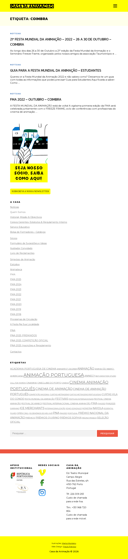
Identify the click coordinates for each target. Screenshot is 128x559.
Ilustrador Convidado (21, 248)
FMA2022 (101, 404)
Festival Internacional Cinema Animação (67, 403)
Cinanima (31, 382)
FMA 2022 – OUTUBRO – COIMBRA (35, 99)
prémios (30, 417)
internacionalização (55, 408)
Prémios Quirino (47, 417)
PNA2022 (63, 413)
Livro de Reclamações (22, 253)
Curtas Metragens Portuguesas (85, 395)
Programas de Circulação (23, 319)
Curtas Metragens (59, 394)
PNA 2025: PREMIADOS (23, 335)
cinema (65, 383)
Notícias (15, 33)
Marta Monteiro (69, 543)
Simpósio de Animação (22, 259)
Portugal (73, 413)
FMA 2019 (15, 309)
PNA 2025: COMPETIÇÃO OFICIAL (29, 340)
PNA (12, 330)
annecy (89, 375)
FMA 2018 (15, 314)
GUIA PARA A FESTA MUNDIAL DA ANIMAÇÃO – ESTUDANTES (55, 70)
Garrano (14, 408)
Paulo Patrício (69, 546)
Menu (115, 6)
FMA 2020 (16, 304)
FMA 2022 (15, 294)
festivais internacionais (81, 399)
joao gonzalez (74, 408)
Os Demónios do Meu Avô (41, 413)
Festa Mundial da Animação (40, 399)
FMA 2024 (15, 284)
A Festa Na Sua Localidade (24, 324)
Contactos (15, 351)
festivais (61, 398)
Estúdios (15, 264)
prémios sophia (71, 417)
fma (94, 403)
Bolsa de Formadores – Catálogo (28, 232)
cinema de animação (53, 389)
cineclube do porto (49, 382)
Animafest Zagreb (67, 369)
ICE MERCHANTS (32, 408)
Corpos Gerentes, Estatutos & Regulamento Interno (38, 222)
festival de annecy (31, 403)
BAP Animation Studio (105, 376)
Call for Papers (18, 383)
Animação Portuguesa (53, 375)
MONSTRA (87, 408)
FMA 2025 (15, 279)
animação (85, 368)
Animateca (16, 269)
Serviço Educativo (20, 227)
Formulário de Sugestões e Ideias (28, 243)
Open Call (23, 413)
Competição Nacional (39, 395)
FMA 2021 (15, 299)
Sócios (13, 238)
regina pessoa (89, 418)
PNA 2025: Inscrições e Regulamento (30, 345)
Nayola (98, 408)
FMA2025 (110, 403)
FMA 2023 (15, 289)
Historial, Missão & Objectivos (26, 217)
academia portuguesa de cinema (33, 368)
